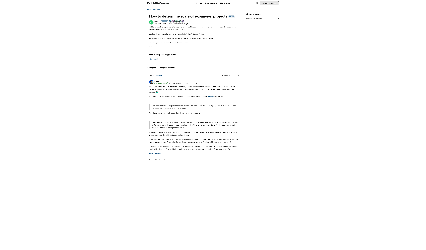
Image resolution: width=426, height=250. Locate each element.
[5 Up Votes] (182, 21)
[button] (151, 22)
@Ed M (211, 96)
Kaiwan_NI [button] (181, 23)
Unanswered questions (262, 18)
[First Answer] (176, 21)
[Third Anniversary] (173, 21)
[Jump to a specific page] (238, 75)
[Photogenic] (170, 21)
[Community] (158, 3)
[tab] (152, 67)
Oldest (158, 76)
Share (152, 47)
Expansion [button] (153, 59)
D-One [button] (156, 81)
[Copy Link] (186, 24)
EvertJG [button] (157, 21)
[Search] (257, 3)
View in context (155, 153)
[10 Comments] (179, 21)
